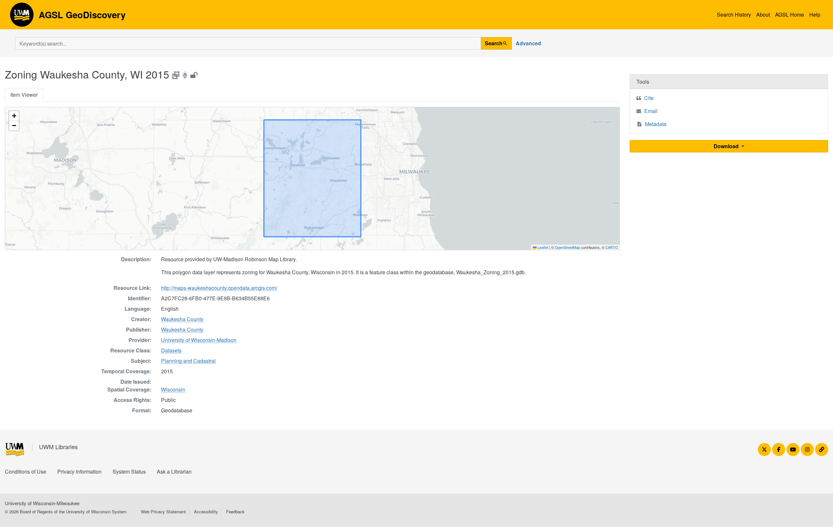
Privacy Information (79, 471)
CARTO (611, 247)
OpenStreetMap (567, 247)
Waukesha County (182, 319)
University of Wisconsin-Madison (199, 340)
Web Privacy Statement (163, 511)
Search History (734, 14)
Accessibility (206, 511)
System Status (129, 471)
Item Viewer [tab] (24, 94)
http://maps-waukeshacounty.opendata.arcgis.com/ (219, 288)
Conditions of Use (25, 471)
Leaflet (542, 247)
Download (727, 146)
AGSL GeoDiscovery (22, 17)
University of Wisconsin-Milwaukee (42, 503)
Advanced (528, 43)
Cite (649, 98)
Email (651, 111)
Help (814, 14)
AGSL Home (789, 14)
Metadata (655, 124)
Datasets (171, 350)
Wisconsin (173, 389)
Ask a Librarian (174, 471)
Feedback (235, 511)
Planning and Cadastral (188, 360)
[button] (14, 116)
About (763, 14)
